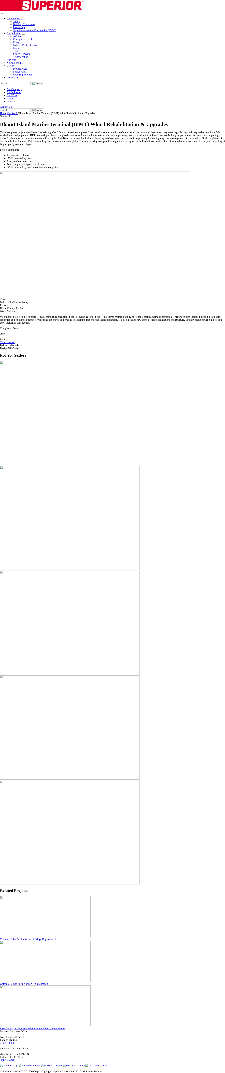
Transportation (20, 56)
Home (3, 113)
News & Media (15, 62)
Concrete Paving (21, 54)
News (10, 98)
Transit (16, 51)
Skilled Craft (19, 71)
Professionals (20, 68)
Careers (10, 65)
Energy (17, 42)
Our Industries (14, 33)
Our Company (14, 18)
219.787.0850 (7, 1042)
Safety (16, 21)
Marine (17, 48)
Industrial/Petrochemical (25, 45)
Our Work (12, 59)
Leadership (19, 27)
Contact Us (12, 77)
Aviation (17, 36)
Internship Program (23, 74)
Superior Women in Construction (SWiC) (34, 30)
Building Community (24, 24)
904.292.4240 (7, 1060)
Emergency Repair (23, 39)
